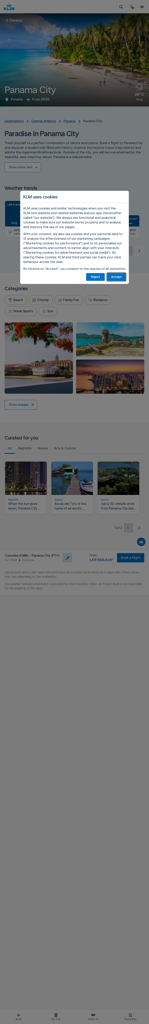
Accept (116, 277)
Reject (95, 277)
